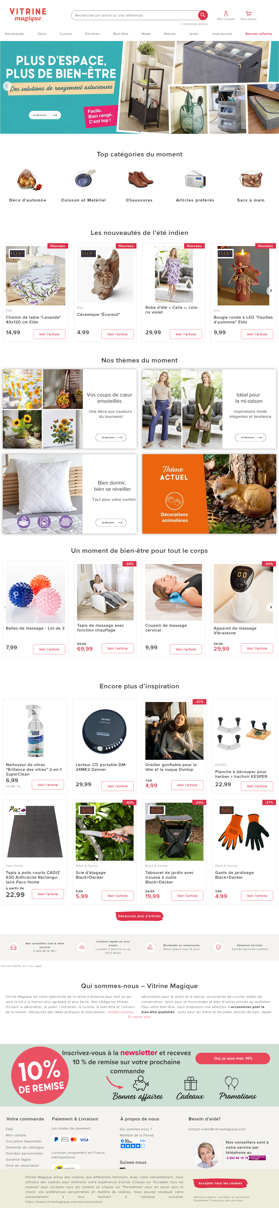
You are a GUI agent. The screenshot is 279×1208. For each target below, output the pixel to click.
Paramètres (201, 1200)
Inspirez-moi (222, 34)
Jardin (194, 34)
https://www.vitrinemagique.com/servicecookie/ (64, 1202)
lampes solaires (120, 1012)
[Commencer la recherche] (203, 15)
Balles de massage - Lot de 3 (35, 628)
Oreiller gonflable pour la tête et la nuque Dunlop (171, 767)
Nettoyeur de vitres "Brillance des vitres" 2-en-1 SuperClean (34, 769)
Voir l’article (49, 334)
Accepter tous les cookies (220, 1183)
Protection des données (227, 1200)
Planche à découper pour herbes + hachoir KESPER (241, 774)
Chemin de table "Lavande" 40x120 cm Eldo (33, 320)
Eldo (80, 308)
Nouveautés (14, 34)
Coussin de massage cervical (166, 628)
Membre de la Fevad (137, 1135)
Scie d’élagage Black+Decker (91, 875)
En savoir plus (139, 1017)
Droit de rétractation (22, 1165)
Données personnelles (24, 1153)
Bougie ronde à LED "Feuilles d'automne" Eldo (243, 320)
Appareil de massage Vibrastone (235, 631)
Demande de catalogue (25, 1147)
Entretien (92, 34)
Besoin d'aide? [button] (205, 1119)
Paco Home (14, 866)
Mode (146, 34)
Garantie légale (18, 1159)
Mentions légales (205, 1197)
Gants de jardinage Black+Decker (234, 875)
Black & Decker (87, 866)
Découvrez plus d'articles (139, 916)
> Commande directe (194, 24)
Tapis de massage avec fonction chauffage (100, 628)
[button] (25, 1119)
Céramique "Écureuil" (98, 314)
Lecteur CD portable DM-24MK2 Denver (101, 767)
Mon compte (16, 1135)
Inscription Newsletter (24, 1141)
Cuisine (66, 34)
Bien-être (120, 34)
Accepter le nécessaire (234, 1197)
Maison (170, 34)
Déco (42, 34)
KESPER (221, 765)
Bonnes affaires (258, 34)
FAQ (9, 1129)
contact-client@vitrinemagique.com (217, 1129)
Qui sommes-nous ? (136, 1129)
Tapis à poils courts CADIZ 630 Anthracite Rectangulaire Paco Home (33, 877)
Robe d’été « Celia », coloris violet (172, 310)
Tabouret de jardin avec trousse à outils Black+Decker (169, 877)
